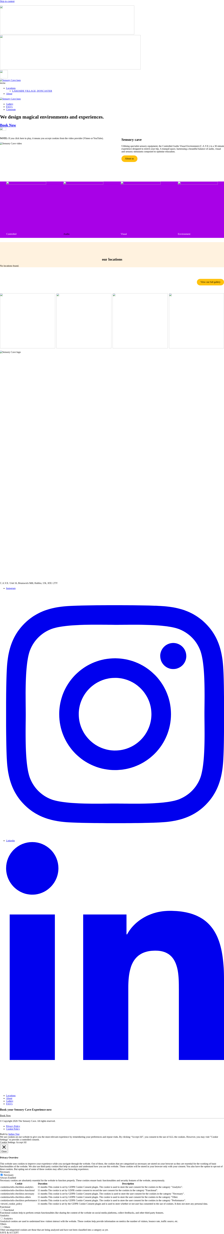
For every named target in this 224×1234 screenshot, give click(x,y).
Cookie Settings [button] (7, 1142)
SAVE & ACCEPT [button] (9, 1232)
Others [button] (3, 1224)
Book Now (8, 125)
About (9, 93)
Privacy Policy (13, 1126)
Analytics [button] (4, 1215)
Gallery (9, 104)
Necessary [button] (5, 1172)
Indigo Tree (14, 1134)
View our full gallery (210, 282)
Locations (11, 88)
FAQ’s (9, 106)
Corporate (11, 109)
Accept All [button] (21, 1142)
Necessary (9, 1175)
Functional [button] (5, 1207)
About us (129, 158)
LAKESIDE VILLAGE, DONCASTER (32, 91)
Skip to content (7, 1)
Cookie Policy (13, 1129)
